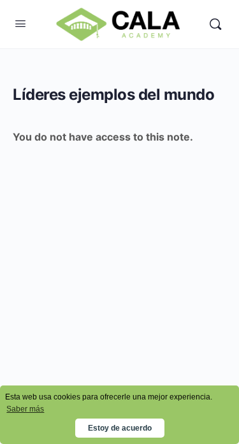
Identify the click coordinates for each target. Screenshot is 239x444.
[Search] (215, 24)
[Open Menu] (20, 23)
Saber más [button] (25, 409)
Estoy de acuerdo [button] (120, 428)
